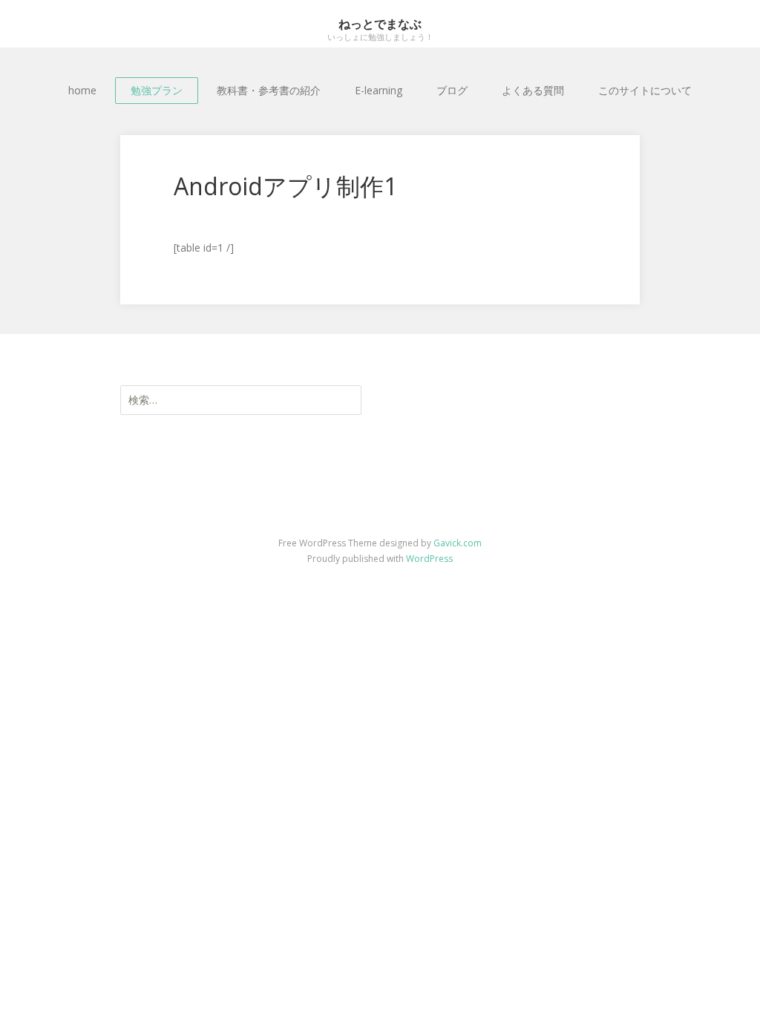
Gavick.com (457, 543)
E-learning (378, 90)
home (82, 90)
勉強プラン (157, 90)
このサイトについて (645, 90)
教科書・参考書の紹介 (269, 90)
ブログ (452, 90)
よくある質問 (533, 90)
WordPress (429, 558)
